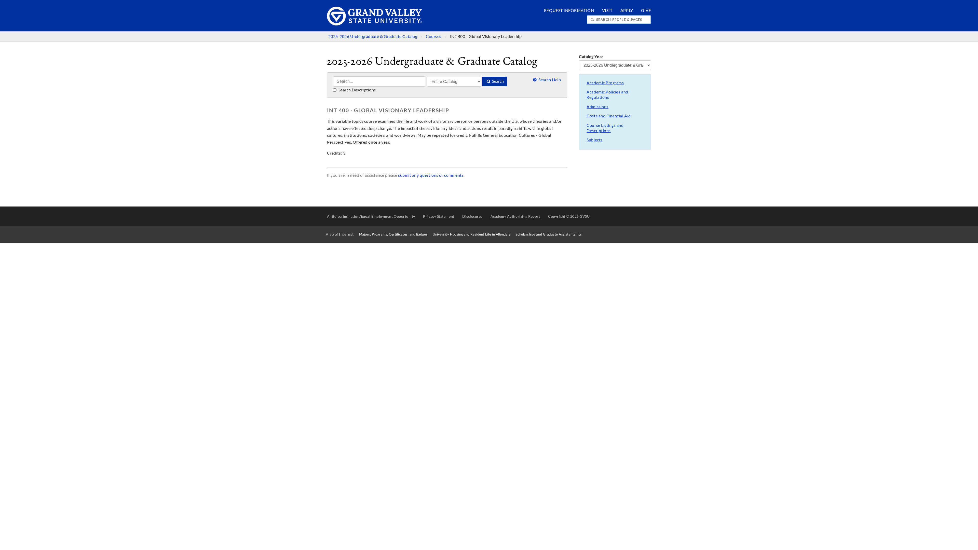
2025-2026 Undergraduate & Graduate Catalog (373, 36)
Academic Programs (605, 82)
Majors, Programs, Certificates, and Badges (393, 234)
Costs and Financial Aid (609, 116)
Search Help (549, 79)
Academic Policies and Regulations (607, 95)
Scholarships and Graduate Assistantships (548, 234)
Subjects (594, 140)
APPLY (626, 10)
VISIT (607, 10)
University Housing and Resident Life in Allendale (471, 234)
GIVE (646, 10)
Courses (434, 36)
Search (497, 81)
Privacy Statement (438, 216)
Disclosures (472, 216)
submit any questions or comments (431, 175)
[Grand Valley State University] (375, 24)
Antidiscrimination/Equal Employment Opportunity (371, 216)
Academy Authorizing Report (515, 216)
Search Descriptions (356, 90)
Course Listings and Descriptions (605, 128)
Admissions (597, 106)
